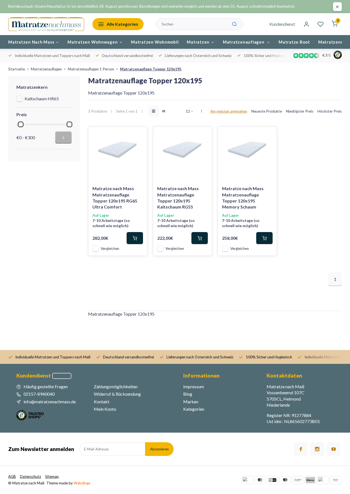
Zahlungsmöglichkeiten (116, 386)
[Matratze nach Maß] (46, 24)
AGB (12, 476)
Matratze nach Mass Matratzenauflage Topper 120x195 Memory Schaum (243, 197)
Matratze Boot (294, 41)
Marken (190, 401)
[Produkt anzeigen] (135, 238)
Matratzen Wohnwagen (93, 41)
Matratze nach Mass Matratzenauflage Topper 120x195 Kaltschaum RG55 (178, 197)
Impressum (193, 386)
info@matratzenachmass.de (50, 401)
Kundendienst (282, 24)
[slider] (20, 124)
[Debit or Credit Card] (323, 480)
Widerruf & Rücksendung (117, 393)
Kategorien (193, 409)
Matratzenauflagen (244, 41)
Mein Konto (105, 409)
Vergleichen (110, 248)
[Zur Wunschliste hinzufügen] (138, 134)
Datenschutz (30, 476)
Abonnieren (159, 449)
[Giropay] (272, 480)
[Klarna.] (310, 480)
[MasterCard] (260, 480)
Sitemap (52, 476)
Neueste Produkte (266, 111)
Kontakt (101, 401)
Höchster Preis (329, 111)
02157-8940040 (39, 393)
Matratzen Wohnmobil (155, 41)
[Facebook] (301, 449)
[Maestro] (285, 480)
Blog (187, 393)
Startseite (16, 69)
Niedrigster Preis (299, 111)
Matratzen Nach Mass (31, 41)
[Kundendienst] (61, 376)
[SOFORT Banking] (298, 480)
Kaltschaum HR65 (42, 98)
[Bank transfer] (335, 480)
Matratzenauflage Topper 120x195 (151, 69)
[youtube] (333, 449)
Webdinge (82, 483)
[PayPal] (247, 480)
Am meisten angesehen (228, 111)
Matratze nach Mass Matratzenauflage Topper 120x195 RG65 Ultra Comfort (114, 197)
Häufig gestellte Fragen (46, 386)
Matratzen (198, 41)
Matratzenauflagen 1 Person (91, 69)
